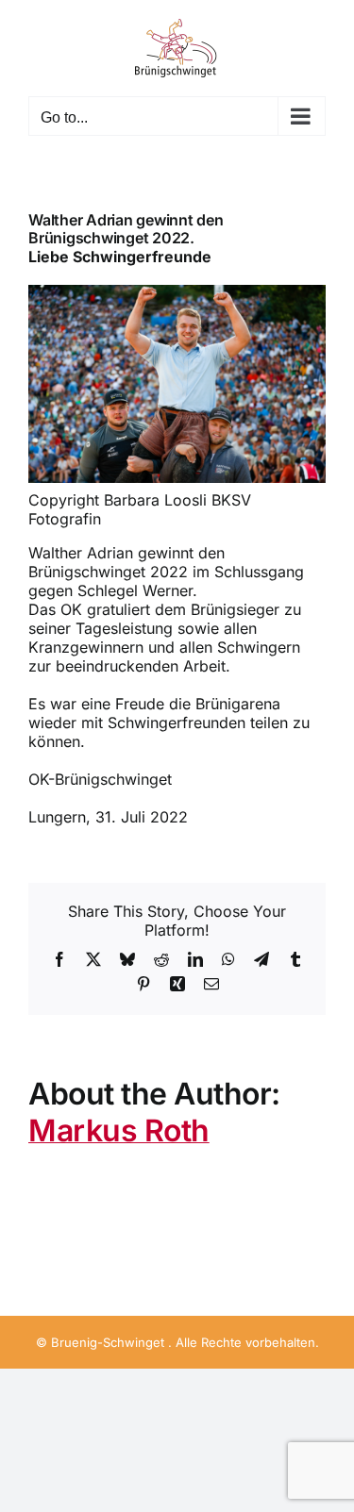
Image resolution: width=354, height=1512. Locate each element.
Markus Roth (119, 1130)
